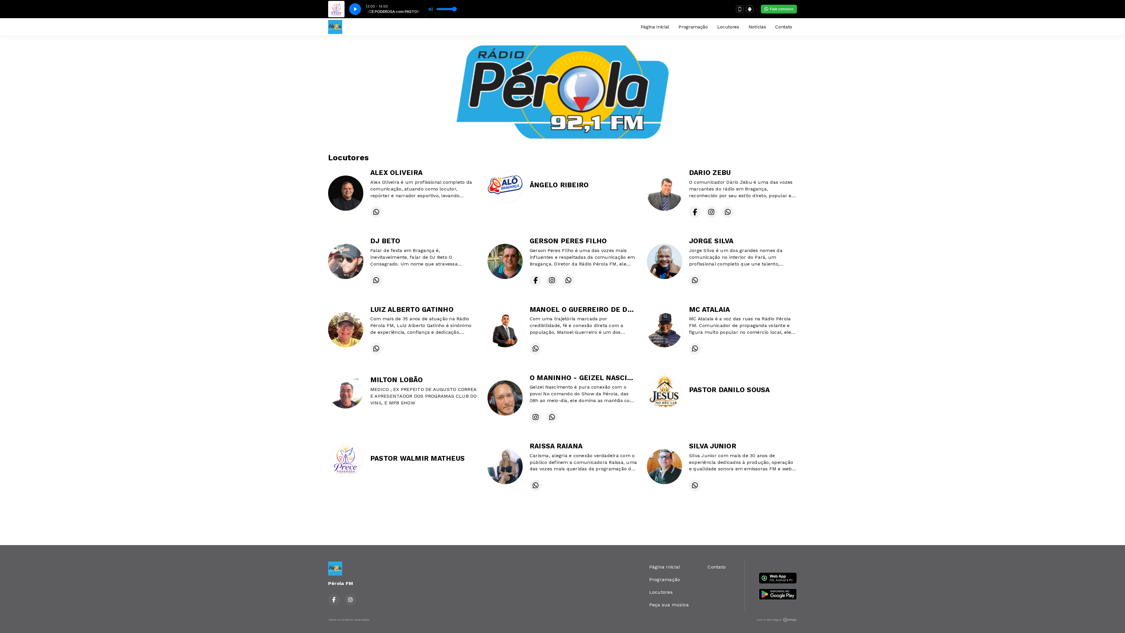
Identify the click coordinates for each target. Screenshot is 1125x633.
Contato (783, 27)
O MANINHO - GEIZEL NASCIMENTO (591, 378)
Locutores (728, 27)
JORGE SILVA (711, 241)
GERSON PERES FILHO (568, 241)
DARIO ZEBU (710, 173)
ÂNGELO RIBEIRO (559, 185)
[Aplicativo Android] (750, 9)
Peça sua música (669, 605)
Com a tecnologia (768, 619)
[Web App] (740, 9)
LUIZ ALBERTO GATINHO (412, 310)
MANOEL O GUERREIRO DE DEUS (585, 310)
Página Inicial (655, 27)
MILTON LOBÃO (396, 380)
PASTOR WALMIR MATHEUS (417, 458)
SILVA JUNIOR (712, 446)
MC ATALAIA (709, 310)
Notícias (757, 27)
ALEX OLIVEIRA (396, 173)
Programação (693, 27)
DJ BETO (385, 241)
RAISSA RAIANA (556, 446)
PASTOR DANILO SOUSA (729, 390)
